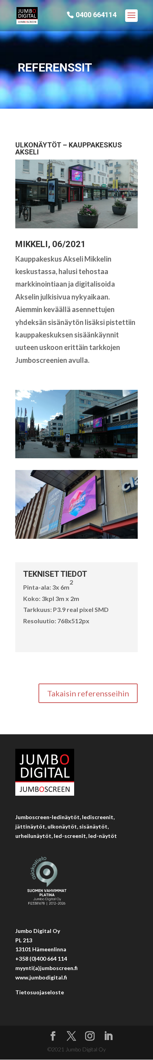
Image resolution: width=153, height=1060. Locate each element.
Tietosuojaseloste (39, 992)
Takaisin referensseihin (88, 693)
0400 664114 (96, 15)
